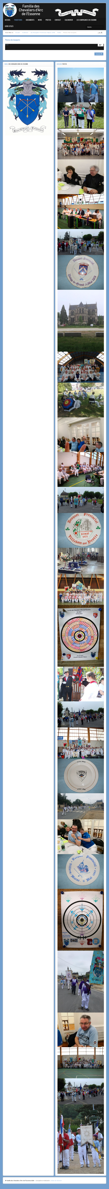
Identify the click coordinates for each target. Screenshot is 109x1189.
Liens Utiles (9, 26)
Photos (48, 20)
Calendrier (69, 20)
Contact (58, 20)
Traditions (18, 20)
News (40, 20)
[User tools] (100, 44)
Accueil (7, 20)
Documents (30, 20)
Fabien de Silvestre (56, 1180)
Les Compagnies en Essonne (87, 20)
